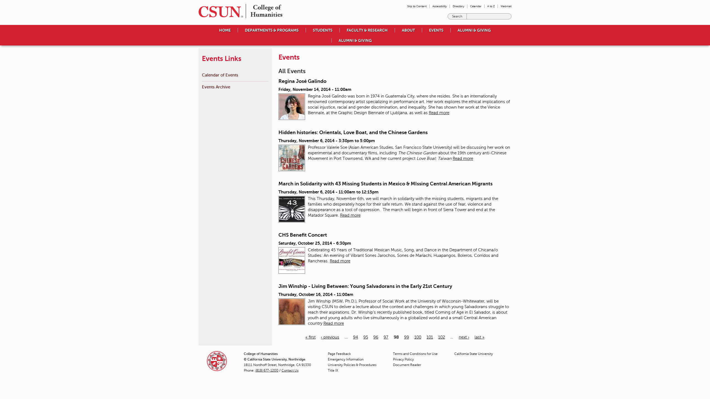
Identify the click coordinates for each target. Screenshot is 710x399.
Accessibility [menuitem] (439, 6)
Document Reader (407, 365)
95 (365, 337)
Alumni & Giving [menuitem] (474, 30)
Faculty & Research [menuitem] (367, 30)
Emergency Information (346, 359)
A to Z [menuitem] (491, 6)
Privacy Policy (403, 359)
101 (430, 337)
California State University (473, 354)
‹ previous (330, 337)
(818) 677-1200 (266, 370)
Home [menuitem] (225, 30)
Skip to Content (417, 6)
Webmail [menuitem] (506, 6)
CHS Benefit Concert (302, 235)
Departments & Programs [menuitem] (272, 30)
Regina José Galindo (302, 81)
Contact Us (290, 370)
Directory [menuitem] (458, 6)
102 (441, 337)
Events (436, 30)
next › (464, 337)
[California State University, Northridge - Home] (219, 11)
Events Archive (216, 87)
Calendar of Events (220, 75)
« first (310, 337)
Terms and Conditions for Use (415, 354)
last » (480, 337)
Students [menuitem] (323, 30)
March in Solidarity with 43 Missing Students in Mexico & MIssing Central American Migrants (385, 183)
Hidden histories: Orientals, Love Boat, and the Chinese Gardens (353, 132)
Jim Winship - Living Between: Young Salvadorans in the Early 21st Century (365, 286)
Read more (439, 113)
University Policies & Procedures (352, 365)
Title (333, 370)
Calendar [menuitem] (475, 6)
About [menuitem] (408, 30)
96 (375, 337)
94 (355, 337)
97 (386, 337)
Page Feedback (339, 354)
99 (406, 337)
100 (417, 337)
